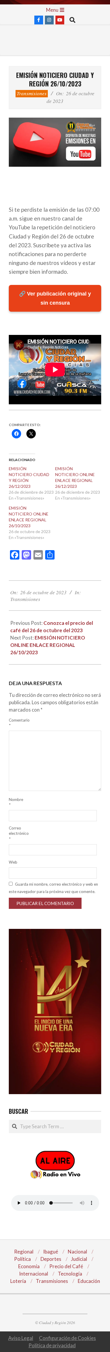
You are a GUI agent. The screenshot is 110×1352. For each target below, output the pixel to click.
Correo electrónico (16, 833)
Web (13, 862)
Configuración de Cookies (67, 1338)
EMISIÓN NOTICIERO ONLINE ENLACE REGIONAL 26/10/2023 (47, 645)
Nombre (16, 802)
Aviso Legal (20, 1338)
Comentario (16, 723)
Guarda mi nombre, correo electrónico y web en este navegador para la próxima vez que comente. (53, 888)
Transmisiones (32, 93)
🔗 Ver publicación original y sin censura (55, 298)
